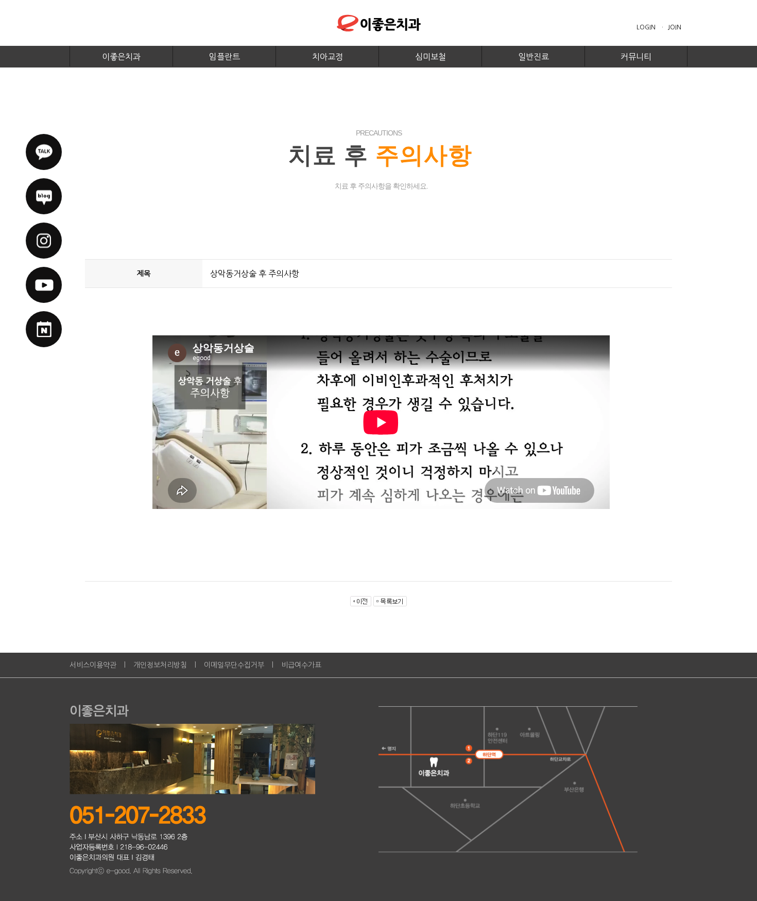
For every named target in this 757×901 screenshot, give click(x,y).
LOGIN (646, 27)
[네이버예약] (44, 329)
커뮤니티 (636, 57)
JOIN (674, 27)
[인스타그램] (44, 241)
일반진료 (533, 57)
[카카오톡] (44, 152)
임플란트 (224, 57)
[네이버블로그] (44, 196)
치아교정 (327, 57)
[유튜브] (44, 285)
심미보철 (430, 57)
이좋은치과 (121, 57)
